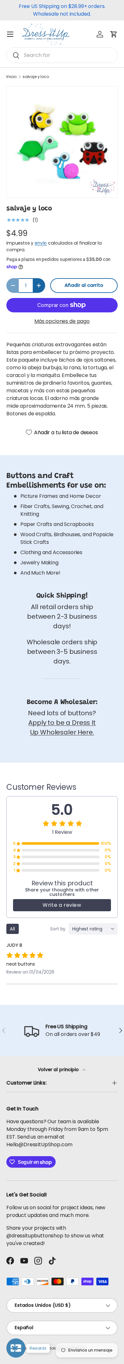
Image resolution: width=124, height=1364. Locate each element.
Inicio (11, 77)
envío (41, 243)
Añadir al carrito (84, 285)
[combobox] (62, 55)
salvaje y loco (36, 77)
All (12, 929)
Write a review (62, 905)
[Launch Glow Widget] (15, 1348)
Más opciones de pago (62, 321)
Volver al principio (59, 1069)
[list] (62, 142)
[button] (114, 34)
